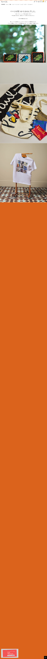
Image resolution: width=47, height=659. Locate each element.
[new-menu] (45, 2)
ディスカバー (30, 4)
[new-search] (34, 2)
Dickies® (3, 4)
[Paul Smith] (4, 1)
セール (7, 4)
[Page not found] (23, 54)
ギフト (25, 4)
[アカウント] (39, 2)
